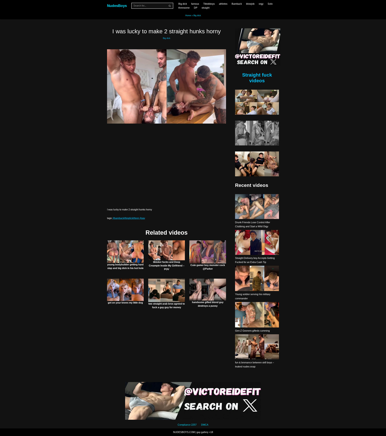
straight (205, 7)
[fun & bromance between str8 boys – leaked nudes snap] (257, 347)
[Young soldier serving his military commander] (257, 279)
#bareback (118, 218)
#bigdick (128, 218)
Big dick (182, 4)
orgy (261, 4)
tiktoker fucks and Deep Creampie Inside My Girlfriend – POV (166, 266)
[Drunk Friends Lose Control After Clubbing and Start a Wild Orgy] (257, 207)
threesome (184, 7)
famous (195, 4)
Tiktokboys (209, 4)
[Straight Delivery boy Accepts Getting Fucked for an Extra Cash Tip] (257, 243)
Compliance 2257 (187, 424)
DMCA (204, 424)
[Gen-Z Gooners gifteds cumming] (257, 315)
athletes (223, 4)
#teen (136, 218)
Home (188, 15)
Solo (270, 4)
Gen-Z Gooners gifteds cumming (252, 330)
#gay (142, 218)
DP (195, 7)
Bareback (237, 4)
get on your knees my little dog (125, 302)
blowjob (250, 4)
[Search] (169, 6)
